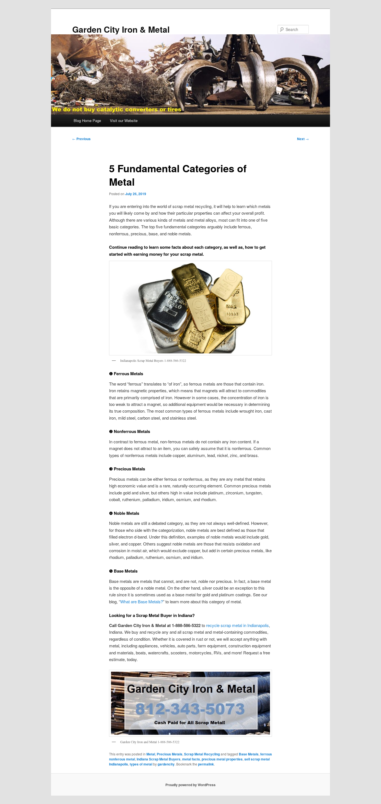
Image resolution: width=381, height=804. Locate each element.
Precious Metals (169, 754)
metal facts (191, 759)
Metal (150, 754)
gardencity (166, 764)
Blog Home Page (87, 120)
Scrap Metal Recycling (202, 754)
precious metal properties (222, 759)
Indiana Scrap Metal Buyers (158, 759)
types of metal (141, 764)
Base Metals (249, 754)
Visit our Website (124, 120)
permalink (206, 764)
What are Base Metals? (141, 601)
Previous (81, 138)
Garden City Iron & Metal (121, 29)
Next (303, 138)
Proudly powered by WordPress (190, 784)
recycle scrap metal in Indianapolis (237, 625)
